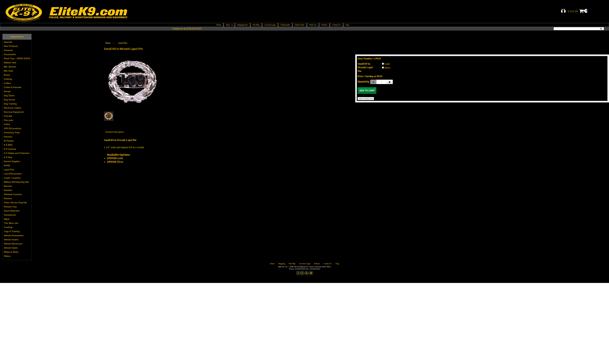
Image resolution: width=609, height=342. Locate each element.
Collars (7, 83)
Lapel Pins (9, 169)
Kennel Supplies (12, 161)
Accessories (10, 54)
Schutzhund (10, 215)
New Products (11, 46)
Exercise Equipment (14, 112)
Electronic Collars (12, 108)
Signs (6, 219)
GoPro (7, 124)
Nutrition (8, 190)
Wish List (313, 25)
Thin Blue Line (11, 223)
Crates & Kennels (12, 87)
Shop (228, 25)
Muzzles (8, 186)
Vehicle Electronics (13, 243)
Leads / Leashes (12, 178)
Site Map (256, 25)
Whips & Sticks (11, 252)
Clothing (8, 79)
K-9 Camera (10, 149)
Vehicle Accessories (13, 235)
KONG (7, 165)
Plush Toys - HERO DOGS (17, 58)
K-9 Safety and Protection (16, 153)
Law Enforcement (12, 173)
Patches (8, 198)
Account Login (270, 25)
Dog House (9, 99)
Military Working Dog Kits (16, 182)
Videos (7, 256)
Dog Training (10, 103)
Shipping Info (242, 25)
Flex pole (8, 120)
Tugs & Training (12, 231)
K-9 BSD (8, 145)
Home (218, 25)
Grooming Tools (12, 132)
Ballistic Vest (10, 62)
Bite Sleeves (10, 66)
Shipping (281, 264)
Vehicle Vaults (11, 248)
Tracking (8, 227)
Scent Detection (12, 210)
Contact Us (336, 25)
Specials (8, 42)
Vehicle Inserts (11, 239)
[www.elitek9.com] (71, 13)
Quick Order (299, 25)
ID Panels (8, 140)
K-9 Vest (8, 157)
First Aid (8, 116)
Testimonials (285, 25)
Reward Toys (10, 206)
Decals (7, 91)
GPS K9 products (12, 128)
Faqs (347, 25)
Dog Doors (9, 95)
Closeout (8, 50)
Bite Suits (8, 71)
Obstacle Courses (13, 194)
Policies (324, 25)
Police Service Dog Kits (15, 202)
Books (7, 75)
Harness (8, 136)
